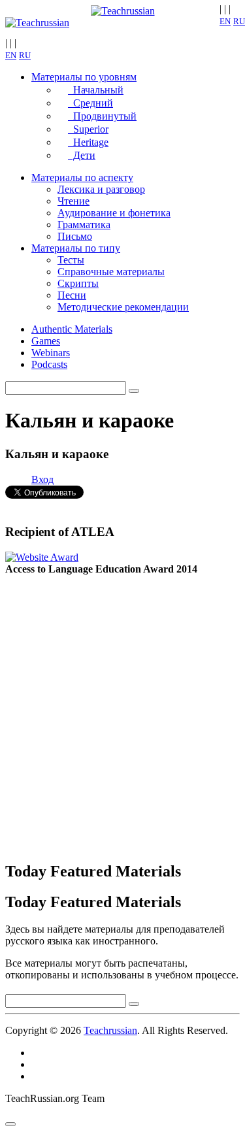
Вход (42, 479)
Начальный (95, 89)
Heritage (88, 142)
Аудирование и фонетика (114, 212)
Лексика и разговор (101, 189)
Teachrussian (110, 1030)
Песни (71, 295)
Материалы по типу (75, 248)
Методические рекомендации (123, 306)
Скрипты (78, 283)
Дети (81, 155)
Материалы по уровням (84, 76)
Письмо (74, 236)
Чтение (73, 201)
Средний (90, 102)
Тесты (70, 259)
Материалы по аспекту (82, 177)
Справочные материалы (111, 271)
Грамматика (83, 224)
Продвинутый (102, 116)
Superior (88, 129)
